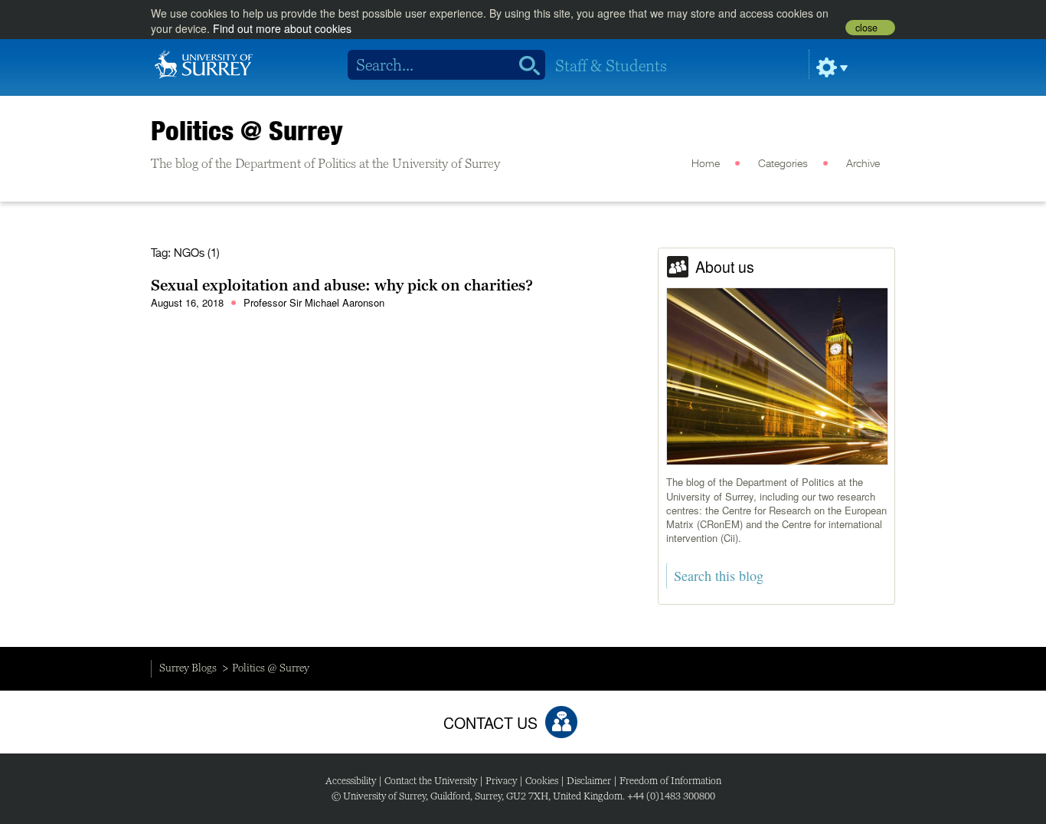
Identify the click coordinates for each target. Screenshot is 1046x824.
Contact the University (430, 780)
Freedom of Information (670, 780)
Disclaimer (589, 780)
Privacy (501, 780)
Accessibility (350, 780)
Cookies (541, 780)
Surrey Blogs (188, 667)
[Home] (204, 63)
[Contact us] (561, 722)
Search (524, 65)
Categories (783, 164)
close (866, 27)
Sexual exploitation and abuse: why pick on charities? (342, 285)
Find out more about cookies (282, 28)
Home (705, 164)
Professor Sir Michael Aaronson (314, 302)
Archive (863, 164)
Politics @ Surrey (247, 130)
